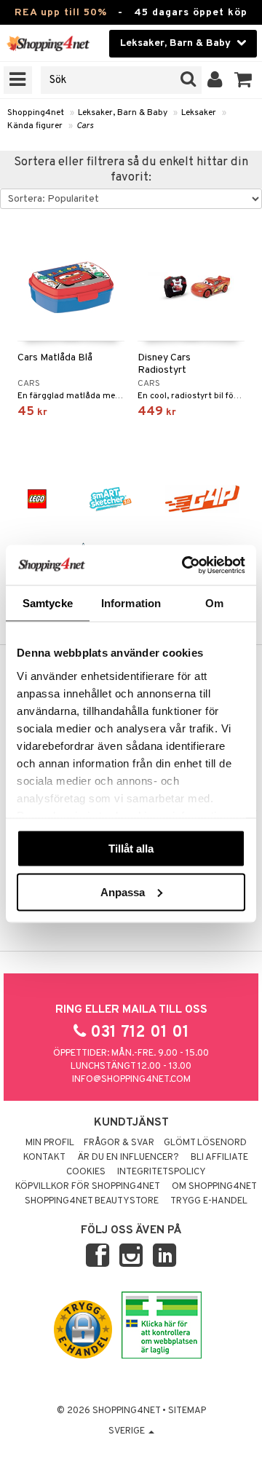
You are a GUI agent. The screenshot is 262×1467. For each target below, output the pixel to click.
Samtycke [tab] (48, 603)
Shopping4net (35, 113)
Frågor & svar (119, 1143)
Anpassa (122, 891)
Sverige (127, 1431)
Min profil (49, 1143)
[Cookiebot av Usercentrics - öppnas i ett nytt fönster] (184, 564)
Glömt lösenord (205, 1143)
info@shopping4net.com (131, 1080)
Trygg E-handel (208, 1201)
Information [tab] (131, 603)
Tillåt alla (131, 848)
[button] (243, 80)
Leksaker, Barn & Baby (122, 113)
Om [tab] (214, 603)
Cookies (86, 1172)
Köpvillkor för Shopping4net (87, 1187)
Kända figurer (35, 126)
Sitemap (187, 1411)
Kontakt (44, 1157)
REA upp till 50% (61, 13)
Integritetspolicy (161, 1172)
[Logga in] (215, 80)
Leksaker (198, 113)
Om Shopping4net (214, 1187)
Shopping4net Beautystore (92, 1201)
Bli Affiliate (219, 1157)
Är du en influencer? (128, 1157)
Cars (84, 126)
